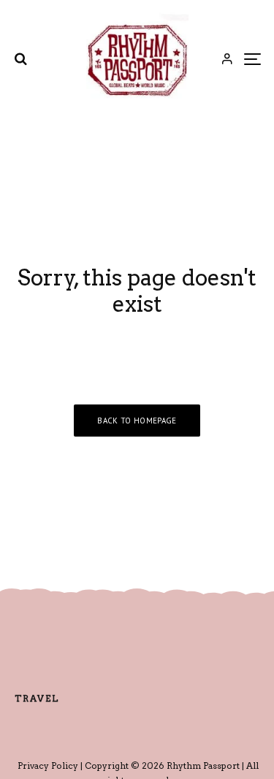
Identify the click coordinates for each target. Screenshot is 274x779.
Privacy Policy (48, 765)
